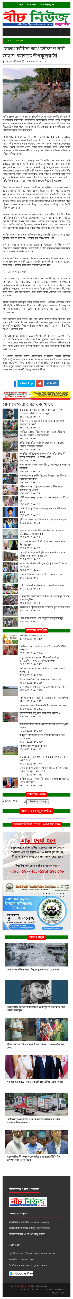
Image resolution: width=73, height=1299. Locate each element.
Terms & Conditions (55, 1289)
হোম (21, 4)
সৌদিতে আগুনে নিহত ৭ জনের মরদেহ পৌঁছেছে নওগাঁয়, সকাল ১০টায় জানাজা (42, 435)
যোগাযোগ (31, 4)
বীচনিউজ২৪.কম (24, 1286)
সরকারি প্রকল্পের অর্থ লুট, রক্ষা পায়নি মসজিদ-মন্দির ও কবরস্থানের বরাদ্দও (42, 556)
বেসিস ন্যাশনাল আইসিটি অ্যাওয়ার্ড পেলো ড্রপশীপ (44, 700)
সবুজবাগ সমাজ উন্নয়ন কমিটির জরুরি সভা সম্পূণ (44, 707)
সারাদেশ (19, 40)
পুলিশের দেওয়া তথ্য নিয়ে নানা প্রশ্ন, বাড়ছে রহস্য (43, 521)
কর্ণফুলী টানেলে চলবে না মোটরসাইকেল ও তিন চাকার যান (42, 739)
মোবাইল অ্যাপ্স (47, 4)
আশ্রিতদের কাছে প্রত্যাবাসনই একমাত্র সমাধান (42, 587)
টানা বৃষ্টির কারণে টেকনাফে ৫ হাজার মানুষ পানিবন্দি (44, 689)
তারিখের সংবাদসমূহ (37, 801)
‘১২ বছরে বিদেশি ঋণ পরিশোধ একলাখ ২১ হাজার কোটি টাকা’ (44, 761)
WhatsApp (26, 383)
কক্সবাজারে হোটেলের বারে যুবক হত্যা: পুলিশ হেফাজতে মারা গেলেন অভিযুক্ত (41, 413)
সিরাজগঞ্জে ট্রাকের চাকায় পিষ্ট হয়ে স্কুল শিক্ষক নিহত (45, 609)
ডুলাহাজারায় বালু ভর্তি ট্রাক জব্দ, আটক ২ (40, 715)
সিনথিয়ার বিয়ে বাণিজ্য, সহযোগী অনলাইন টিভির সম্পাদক (43, 650)
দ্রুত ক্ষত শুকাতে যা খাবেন (32, 637)
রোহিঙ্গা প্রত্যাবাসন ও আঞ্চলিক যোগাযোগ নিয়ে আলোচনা (42, 672)
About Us (25, 1289)
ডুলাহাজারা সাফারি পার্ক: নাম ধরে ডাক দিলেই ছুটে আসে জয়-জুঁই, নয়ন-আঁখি (44, 771)
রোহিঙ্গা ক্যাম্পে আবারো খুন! (33, 748)
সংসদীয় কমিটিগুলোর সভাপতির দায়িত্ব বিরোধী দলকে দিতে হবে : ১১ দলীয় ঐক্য (42, 457)
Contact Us (37, 1289)
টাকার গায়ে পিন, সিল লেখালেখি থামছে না (40, 681)
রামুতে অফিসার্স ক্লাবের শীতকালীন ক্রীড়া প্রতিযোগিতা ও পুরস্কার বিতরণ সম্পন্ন (39, 661)
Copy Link (52, 383)
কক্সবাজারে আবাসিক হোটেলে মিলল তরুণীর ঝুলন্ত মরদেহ (44, 728)
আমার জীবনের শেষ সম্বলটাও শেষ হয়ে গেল (41, 576)
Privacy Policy (57, 1293)
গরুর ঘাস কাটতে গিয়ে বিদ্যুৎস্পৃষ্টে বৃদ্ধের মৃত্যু (41, 620)
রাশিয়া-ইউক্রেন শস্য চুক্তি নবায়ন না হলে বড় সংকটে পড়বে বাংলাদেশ (44, 782)
